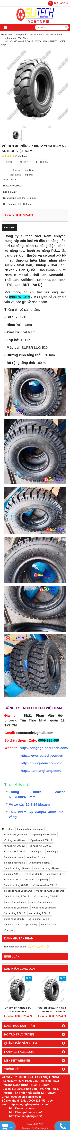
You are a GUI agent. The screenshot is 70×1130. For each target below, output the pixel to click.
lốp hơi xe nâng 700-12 (16, 885)
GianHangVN (41, 1128)
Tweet (26, 162)
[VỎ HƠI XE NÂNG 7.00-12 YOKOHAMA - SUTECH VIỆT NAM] (35, 89)
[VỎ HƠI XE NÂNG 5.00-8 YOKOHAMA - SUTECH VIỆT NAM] (52, 990)
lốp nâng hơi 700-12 (41, 840)
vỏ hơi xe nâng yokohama (50, 890)
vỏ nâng (29, 879)
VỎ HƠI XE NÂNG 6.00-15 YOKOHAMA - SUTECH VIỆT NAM (18, 1011)
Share (9, 162)
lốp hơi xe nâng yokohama (18, 890)
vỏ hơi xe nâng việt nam (47, 868)
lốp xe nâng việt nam (15, 902)
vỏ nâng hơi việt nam (15, 840)
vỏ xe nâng (9, 930)
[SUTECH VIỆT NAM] (35, 22)
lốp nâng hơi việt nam (44, 834)
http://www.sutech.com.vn (42, 755)
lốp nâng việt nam (13, 857)
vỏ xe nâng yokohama (44, 907)
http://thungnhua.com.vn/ (41, 763)
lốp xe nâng (30, 924)
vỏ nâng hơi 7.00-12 (14, 851)
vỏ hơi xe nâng (49, 924)
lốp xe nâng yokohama (16, 907)
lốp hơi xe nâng (12, 924)
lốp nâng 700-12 (12, 874)
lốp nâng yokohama (14, 862)
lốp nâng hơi (36, 851)
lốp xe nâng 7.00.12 (14, 913)
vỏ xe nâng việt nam (41, 902)
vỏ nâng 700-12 (33, 874)
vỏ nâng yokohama (39, 862)
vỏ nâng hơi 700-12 (14, 845)
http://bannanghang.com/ (41, 771)
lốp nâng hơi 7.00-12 (40, 845)
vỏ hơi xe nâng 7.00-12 (45, 896)
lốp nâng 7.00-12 (56, 874)
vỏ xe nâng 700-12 (39, 918)
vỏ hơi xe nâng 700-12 (45, 885)
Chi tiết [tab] (9, 227)
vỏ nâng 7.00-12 (12, 879)
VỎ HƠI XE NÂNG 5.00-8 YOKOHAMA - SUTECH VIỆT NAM (52, 1011)
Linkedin (43, 162)
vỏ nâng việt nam (36, 857)
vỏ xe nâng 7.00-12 (39, 913)
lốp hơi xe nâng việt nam (17, 868)
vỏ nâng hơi (53, 851)
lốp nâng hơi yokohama (30, 829)
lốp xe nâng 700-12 (14, 918)
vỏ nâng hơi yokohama (16, 834)
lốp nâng (43, 879)
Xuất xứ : (17, 170)
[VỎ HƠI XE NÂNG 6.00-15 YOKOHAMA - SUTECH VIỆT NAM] (18, 990)
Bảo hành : (16, 174)
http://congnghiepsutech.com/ (44, 748)
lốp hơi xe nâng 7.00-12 (16, 896)
